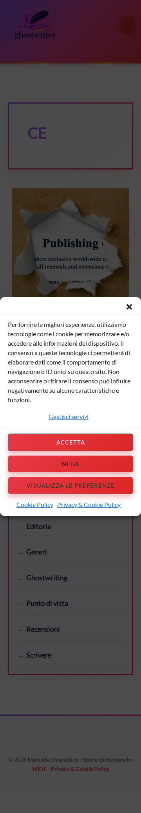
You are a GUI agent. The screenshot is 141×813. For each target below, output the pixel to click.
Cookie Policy (34, 504)
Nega (71, 463)
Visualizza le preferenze (71, 485)
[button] (129, 307)
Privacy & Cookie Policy (89, 504)
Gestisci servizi (69, 416)
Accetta (70, 442)
